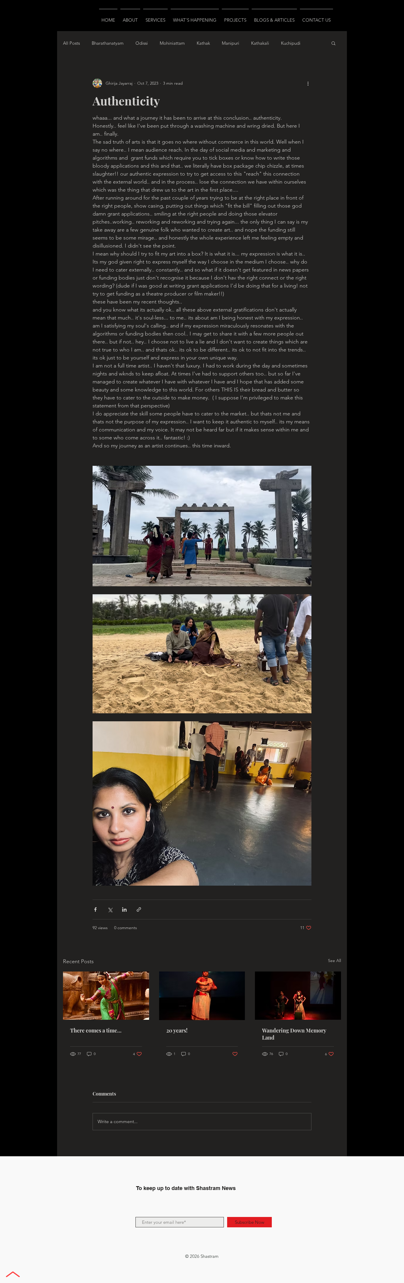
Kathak (203, 43)
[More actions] (307, 83)
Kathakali (260, 43)
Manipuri (230, 43)
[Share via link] (139, 909)
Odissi (141, 43)
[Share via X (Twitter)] (110, 909)
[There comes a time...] (106, 996)
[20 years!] (202, 996)
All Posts (71, 43)
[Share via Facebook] (95, 909)
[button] (333, 43)
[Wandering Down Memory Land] (298, 996)
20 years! (177, 1030)
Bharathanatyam (108, 43)
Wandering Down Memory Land (294, 1034)
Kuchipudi (290, 43)
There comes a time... (96, 1030)
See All (334, 960)
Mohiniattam (172, 43)
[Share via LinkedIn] (124, 909)
